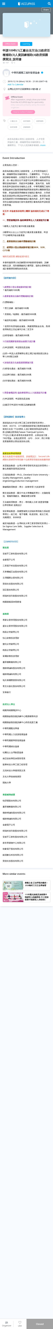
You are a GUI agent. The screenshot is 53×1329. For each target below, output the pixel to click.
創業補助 (39, 121)
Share (46, 9)
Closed (40, 1324)
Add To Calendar (15, 84)
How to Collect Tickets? (23, 112)
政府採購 (13, 127)
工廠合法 (13, 121)
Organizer (6, 1325)
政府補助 (26, 121)
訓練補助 (26, 127)
